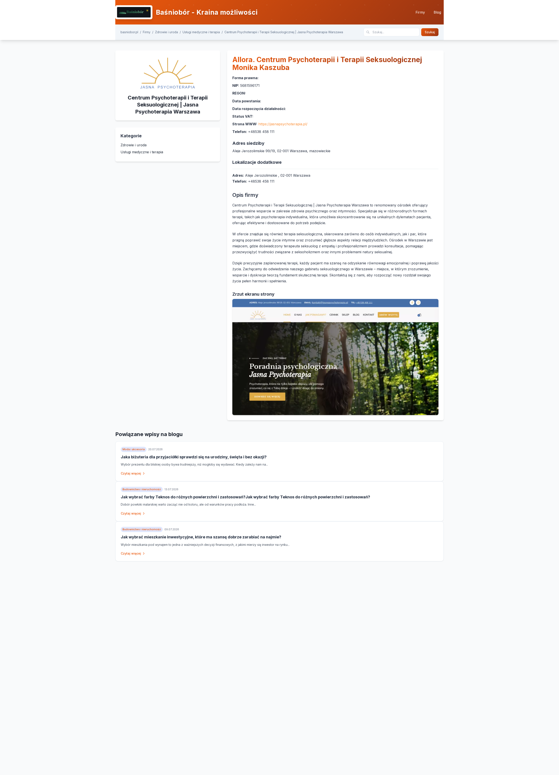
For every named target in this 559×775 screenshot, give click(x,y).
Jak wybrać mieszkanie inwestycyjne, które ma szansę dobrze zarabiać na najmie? (201, 537)
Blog (437, 12)
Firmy (420, 12)
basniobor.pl (129, 32)
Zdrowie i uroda (166, 32)
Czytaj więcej (131, 473)
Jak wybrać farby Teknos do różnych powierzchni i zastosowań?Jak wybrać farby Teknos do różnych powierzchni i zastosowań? (245, 497)
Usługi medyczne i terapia (201, 32)
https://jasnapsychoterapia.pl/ (282, 124)
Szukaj (430, 32)
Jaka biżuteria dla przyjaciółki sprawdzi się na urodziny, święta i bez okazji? (194, 457)
